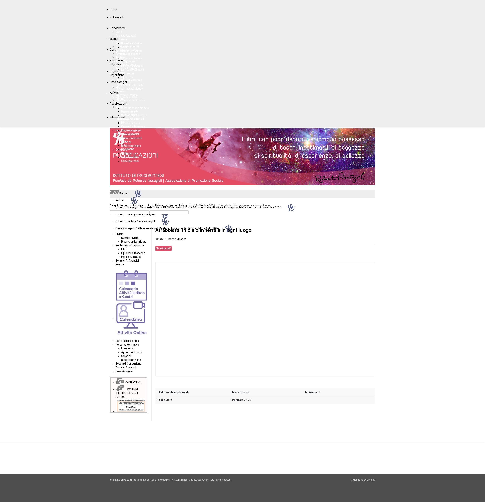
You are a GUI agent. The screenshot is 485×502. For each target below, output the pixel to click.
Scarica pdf (163, 248)
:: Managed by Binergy (363, 479)
